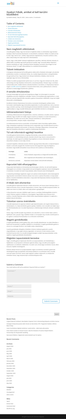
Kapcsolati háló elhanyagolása (16, 37)
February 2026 (10, 361)
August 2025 (10, 376)
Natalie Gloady (12, 17)
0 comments (37, 17)
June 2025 (9, 380)
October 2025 (10, 371)
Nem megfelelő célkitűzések (15, 26)
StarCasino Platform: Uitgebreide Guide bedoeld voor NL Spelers (24, 335)
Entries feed (10, 403)
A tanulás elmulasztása (14, 30)
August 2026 (10, 346)
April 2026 (9, 356)
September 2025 (11, 373)
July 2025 (9, 378)
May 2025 (9, 383)
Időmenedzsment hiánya (14, 32)
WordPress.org (11, 408)
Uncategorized (10, 392)
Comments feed (11, 406)
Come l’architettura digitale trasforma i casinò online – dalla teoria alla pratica (28, 328)
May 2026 (9, 353)
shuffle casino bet (16, 86)
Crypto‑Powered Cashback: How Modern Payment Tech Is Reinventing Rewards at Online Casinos (33, 321)
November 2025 (11, 368)
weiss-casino (29, 17)
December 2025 (11, 366)
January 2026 (10, 363)
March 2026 (10, 358)
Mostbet (9, 389)
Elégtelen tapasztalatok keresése (16, 45)
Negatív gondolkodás (13, 43)
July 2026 (9, 348)
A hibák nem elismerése (14, 39)
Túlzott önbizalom (12, 28)
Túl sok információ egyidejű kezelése (18, 34)
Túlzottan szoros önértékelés (15, 41)
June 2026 (9, 351)
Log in (8, 401)
